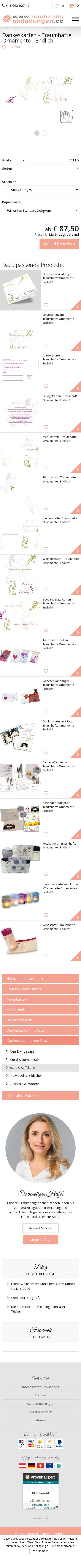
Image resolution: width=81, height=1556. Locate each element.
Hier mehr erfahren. (63, 1546)
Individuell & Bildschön (26, 1075)
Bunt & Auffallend (22, 1067)
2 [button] (44, 133)
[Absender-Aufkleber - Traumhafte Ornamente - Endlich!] (20, 819)
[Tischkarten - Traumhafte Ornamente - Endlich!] (20, 493)
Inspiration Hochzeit (23, 1095)
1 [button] (37, 133)
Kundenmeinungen (40, 1403)
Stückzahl (9, 182)
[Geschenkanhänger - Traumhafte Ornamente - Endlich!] (20, 697)
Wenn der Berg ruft (25, 1297)
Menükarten (16, 999)
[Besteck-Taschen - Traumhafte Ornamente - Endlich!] (20, 778)
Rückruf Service (40, 1228)
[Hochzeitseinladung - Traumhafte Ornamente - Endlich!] (20, 290)
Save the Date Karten (23, 989)
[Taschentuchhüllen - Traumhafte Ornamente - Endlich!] (20, 656)
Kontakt (40, 1395)
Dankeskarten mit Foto (25, 1030)
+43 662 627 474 (19, 5)
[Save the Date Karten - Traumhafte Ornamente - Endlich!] (20, 615)
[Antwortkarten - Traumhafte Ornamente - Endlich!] (20, 371)
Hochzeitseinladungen (24, 978)
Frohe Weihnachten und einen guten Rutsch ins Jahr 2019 (43, 1286)
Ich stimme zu (40, 1551)
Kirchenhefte (16, 1009)
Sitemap (41, 1420)
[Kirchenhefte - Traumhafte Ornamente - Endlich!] (20, 534)
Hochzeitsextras (19, 1020)
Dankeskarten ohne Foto (26, 1040)
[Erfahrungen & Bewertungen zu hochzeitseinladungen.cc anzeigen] (40, 1494)
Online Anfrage (40, 1239)
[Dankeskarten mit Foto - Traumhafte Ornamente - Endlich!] (20, 737)
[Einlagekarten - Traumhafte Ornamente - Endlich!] (20, 412)
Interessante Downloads (40, 1387)
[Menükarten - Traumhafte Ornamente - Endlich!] (20, 453)
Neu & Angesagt (22, 1051)
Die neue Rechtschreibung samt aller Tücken (38, 1308)
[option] (40, 90)
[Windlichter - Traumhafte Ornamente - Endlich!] (20, 941)
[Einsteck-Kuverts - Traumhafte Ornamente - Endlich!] (20, 331)
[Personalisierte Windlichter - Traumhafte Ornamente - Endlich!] (20, 900)
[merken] (11, 46)
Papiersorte (11, 202)
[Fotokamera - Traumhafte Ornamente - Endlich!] (20, 859)
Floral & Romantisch (24, 1059)
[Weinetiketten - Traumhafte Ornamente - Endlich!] (20, 575)
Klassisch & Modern (24, 1083)
